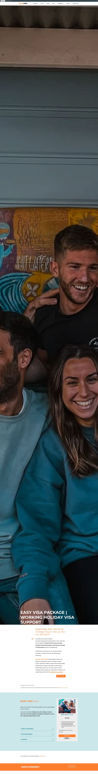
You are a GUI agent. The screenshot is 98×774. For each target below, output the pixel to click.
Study (42, 3)
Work (48, 3)
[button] (96, 1)
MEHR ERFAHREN (61, 676)
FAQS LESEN (71, 766)
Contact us (75, 3)
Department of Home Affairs (63, 687)
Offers (68, 3)
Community (60, 3)
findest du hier (42, 756)
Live (54, 3)
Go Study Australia (8, 0)
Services (35, 3)
